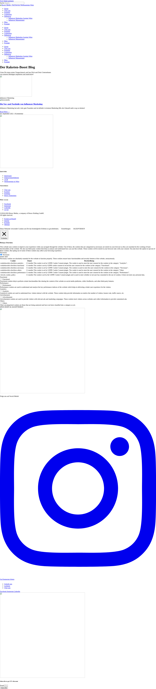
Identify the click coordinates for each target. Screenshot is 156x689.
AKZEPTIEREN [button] (79, 229)
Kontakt (7, 24)
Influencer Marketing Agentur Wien (20, 18)
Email (2, 685)
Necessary (6, 255)
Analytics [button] (3, 289)
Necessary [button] (3, 252)
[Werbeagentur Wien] (17, 5)
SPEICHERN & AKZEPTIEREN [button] (11, 307)
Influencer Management (16, 20)
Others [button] (2, 301)
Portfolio (7, 12)
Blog (6, 22)
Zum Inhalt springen (7, 1)
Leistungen (8, 14)
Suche (2, 3)
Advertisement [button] (5, 295)
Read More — (5, 112)
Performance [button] (4, 283)
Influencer (7, 16)
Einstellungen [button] (65, 229)
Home (6, 9)
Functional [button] (3, 277)
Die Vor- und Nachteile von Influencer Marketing (21, 104)
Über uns (7, 11)
